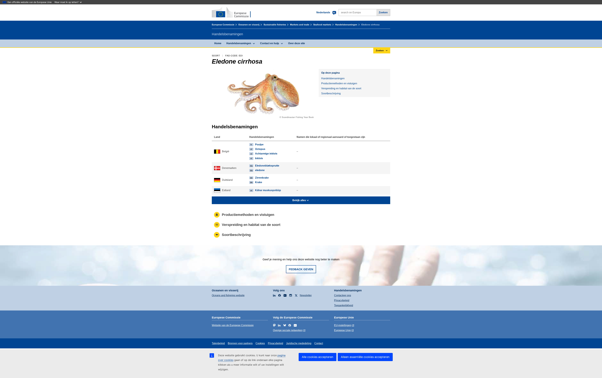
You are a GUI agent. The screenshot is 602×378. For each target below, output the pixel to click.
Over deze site (296, 43)
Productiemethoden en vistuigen (339, 83)
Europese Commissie (223, 24)
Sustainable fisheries (275, 24)
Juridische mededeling (298, 343)
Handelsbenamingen (346, 24)
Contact (318, 343)
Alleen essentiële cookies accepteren (365, 357)
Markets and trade (299, 24)
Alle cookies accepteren (317, 357)
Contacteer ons (342, 295)
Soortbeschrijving (331, 93)
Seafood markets (322, 24)
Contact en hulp (269, 43)
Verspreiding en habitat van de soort (341, 88)
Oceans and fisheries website (228, 295)
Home (217, 43)
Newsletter (306, 295)
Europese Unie (342, 330)
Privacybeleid (341, 300)
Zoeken (383, 12)
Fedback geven (301, 269)
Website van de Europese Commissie (233, 325)
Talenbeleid (218, 343)
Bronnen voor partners (240, 343)
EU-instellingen (342, 325)
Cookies (260, 343)
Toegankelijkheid (343, 305)
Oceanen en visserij (248, 24)
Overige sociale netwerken (288, 330)
